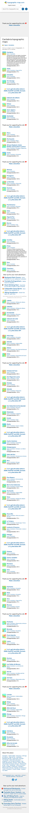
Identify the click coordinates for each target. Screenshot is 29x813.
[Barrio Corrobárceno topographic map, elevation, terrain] (4, 486)
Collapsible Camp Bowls (13, 289)
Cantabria (10, 52)
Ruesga (18, 462)
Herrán (9, 671)
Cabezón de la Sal (12, 319)
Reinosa (9, 169)
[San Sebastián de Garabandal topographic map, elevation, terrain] (4, 407)
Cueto (9, 153)
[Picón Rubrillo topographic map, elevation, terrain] (4, 636)
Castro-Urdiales (19, 426)
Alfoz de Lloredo (20, 515)
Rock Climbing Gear (11, 285)
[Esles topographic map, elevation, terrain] (4, 355)
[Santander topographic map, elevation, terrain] (4, 117)
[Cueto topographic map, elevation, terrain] (4, 154)
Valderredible (19, 343)
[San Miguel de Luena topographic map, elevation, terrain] (4, 378)
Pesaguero (10, 176)
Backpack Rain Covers (12, 277)
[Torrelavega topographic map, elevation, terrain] (4, 82)
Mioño (9, 424)
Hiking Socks (8, 800)
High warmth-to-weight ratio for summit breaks (15, 793)
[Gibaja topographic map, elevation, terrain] (4, 703)
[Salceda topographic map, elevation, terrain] (4, 390)
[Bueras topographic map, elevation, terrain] (4, 224)
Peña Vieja (10, 335)
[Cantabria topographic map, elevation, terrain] (4, 58)
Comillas (9, 240)
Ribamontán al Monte (21, 623)
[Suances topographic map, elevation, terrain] (4, 189)
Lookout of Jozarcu (13, 527)
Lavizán (9, 694)
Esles (8, 354)
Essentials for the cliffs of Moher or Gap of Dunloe (14, 285)
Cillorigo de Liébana (20, 302)
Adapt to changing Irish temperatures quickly (14, 796)
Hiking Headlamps (11, 292)
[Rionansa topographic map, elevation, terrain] (4, 565)
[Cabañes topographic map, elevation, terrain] (4, 308)
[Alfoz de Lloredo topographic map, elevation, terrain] (4, 744)
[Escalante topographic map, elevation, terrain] (4, 738)
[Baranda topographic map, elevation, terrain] (4, 630)
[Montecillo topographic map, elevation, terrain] (4, 492)
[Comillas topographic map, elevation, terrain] (4, 241)
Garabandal (10, 313)
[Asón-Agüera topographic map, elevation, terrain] (4, 111)
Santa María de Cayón (21, 355)
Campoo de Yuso (12, 371)
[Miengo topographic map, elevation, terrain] (4, 715)
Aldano (9, 348)
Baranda (9, 629)
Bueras (9, 223)
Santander (10, 116)
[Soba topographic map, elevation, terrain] (4, 212)
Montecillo (10, 491)
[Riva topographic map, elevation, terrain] (4, 462)
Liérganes (18, 413)
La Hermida (10, 182)
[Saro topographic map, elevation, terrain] (4, 264)
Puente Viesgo (19, 486)
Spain (8, 54)
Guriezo (18, 606)
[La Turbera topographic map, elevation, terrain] (4, 522)
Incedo (9, 418)
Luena (17, 378)
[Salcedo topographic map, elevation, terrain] (4, 343)
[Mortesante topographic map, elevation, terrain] (4, 140)
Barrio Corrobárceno (13, 485)
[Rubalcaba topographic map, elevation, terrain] (4, 413)
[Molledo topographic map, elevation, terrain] (4, 384)
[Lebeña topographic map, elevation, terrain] (4, 302)
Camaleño (10, 75)
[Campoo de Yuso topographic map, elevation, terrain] (4, 372)
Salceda (9, 389)
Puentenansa (11, 205)
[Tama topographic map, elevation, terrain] (4, 498)
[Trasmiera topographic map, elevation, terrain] (4, 270)
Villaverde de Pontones (12, 624)
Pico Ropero (11, 477)
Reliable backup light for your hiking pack (15, 804)
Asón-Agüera (11, 110)
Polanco (9, 551)
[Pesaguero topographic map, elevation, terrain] (4, 177)
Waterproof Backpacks (12, 788)
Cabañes (9, 306)
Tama (8, 497)
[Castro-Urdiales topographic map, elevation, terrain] (4, 559)
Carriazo (9, 678)
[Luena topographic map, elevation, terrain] (4, 643)
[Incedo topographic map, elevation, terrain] (4, 419)
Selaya (9, 104)
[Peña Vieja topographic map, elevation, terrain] (4, 337)
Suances (9, 188)
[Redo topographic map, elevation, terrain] (4, 594)
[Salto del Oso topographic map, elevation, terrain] (4, 456)
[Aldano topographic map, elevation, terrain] (4, 349)
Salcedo (9, 342)
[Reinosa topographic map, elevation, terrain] (4, 171)
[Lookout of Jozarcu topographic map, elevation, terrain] (4, 529)
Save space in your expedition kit (14, 289)
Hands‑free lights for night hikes (14, 293)
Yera (8, 599)
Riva (8, 460)
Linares (24, 529)
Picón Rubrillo (11, 635)
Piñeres (8, 530)
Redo (8, 593)
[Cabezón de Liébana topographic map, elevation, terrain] (4, 99)
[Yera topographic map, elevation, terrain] (4, 600)
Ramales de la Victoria (21, 456)
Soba (8, 211)
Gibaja (9, 702)
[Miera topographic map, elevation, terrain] (4, 134)
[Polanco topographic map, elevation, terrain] (4, 553)
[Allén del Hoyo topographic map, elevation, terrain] (4, 709)
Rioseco (9, 605)
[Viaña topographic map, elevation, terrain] (4, 70)
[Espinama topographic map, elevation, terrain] (4, 588)
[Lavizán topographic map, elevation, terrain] (4, 697)
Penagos (18, 148)
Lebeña (9, 300)
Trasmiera (10, 268)
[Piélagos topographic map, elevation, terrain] (4, 536)
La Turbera (10, 521)
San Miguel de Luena (13, 377)
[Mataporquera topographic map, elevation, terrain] (4, 449)
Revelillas (9, 697)
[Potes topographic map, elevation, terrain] (4, 252)
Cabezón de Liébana (13, 98)
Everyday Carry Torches (12, 803)
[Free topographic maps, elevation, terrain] (2, 45)
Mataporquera (11, 447)
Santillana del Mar (20, 673)
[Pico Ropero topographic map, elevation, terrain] (4, 480)
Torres (24, 523)
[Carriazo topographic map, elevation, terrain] (4, 679)
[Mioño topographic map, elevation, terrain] (4, 425)
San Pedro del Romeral (21, 349)
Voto (17, 224)
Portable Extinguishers (12, 281)
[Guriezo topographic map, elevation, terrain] (4, 659)
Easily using (14, 91)
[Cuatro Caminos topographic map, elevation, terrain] (4, 442)
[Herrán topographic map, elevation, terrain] (4, 673)
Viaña (8, 69)
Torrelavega (10, 81)
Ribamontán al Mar (20, 679)
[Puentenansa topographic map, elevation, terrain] (4, 206)
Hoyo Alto (10, 514)
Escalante (18, 630)
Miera (8, 133)
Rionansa (18, 206)
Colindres (10, 731)
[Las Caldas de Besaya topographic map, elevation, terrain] (4, 666)
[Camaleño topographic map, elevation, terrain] (4, 76)
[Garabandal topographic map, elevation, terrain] (4, 314)
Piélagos (9, 534)
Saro (8, 262)
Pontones (10, 622)
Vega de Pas (19, 70)
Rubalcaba (10, 412)
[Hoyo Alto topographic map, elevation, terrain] (4, 516)
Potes (9, 246)
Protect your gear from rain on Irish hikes (14, 789)
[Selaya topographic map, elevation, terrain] (4, 105)
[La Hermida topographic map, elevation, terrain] (4, 183)
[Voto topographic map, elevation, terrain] (4, 571)
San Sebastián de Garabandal (16, 406)
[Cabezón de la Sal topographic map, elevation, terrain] (4, 320)
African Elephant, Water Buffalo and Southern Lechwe (16, 146)
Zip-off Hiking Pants (11, 796)
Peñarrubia (18, 183)
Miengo (9, 714)
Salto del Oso (11, 454)
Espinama (10, 586)
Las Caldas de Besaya (13, 664)
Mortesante (10, 139)
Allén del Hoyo (11, 708)
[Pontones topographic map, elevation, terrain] (4, 624)
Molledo (9, 383)
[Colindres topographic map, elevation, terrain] (4, 732)
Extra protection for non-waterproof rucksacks (15, 278)
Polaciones (18, 390)
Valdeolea (9, 450)
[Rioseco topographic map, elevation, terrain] (4, 606)
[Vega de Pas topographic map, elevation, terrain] (4, 218)
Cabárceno (23, 148)
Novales (9, 516)
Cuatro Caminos (12, 441)
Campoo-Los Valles (20, 448)
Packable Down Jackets (12, 792)
